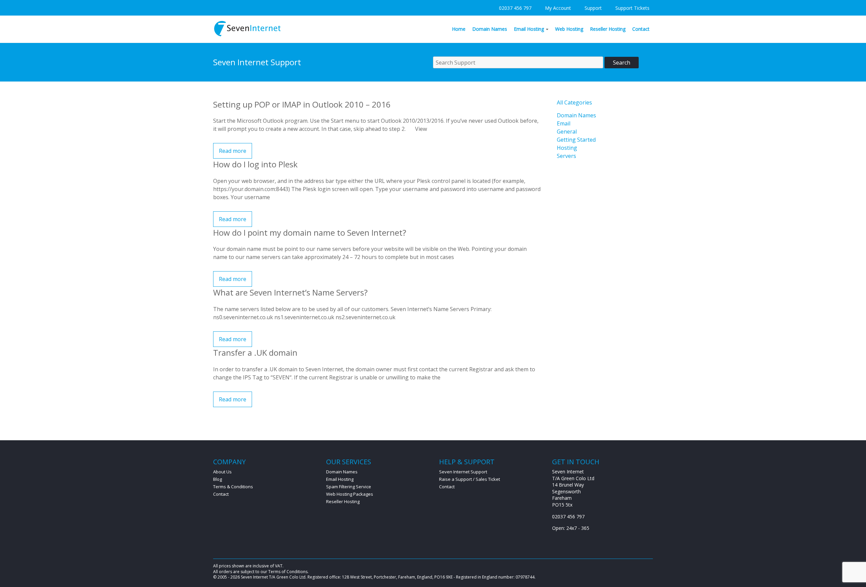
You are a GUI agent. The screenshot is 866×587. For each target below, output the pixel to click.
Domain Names (489, 29)
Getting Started (576, 139)
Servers (566, 156)
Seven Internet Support (463, 472)
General (567, 131)
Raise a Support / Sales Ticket (469, 479)
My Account (558, 8)
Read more (232, 151)
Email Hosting (529, 29)
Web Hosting (569, 29)
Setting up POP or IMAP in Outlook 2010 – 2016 (302, 104)
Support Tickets (632, 8)
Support (593, 8)
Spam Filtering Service (348, 487)
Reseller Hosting (607, 29)
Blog (217, 479)
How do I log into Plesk (255, 164)
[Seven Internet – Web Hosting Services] (247, 23)
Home (458, 29)
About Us (222, 472)
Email (563, 123)
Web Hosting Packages (349, 494)
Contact (641, 29)
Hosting (567, 147)
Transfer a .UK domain (255, 352)
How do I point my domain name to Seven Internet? (309, 232)
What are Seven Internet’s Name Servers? (290, 292)
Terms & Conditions (233, 487)
